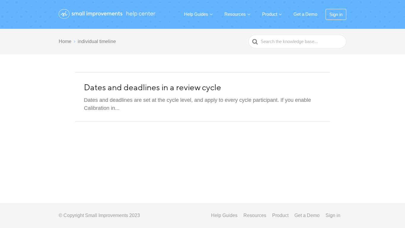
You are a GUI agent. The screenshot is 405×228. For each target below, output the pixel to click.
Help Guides (196, 14)
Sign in (335, 14)
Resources (235, 14)
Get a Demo (305, 14)
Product (269, 14)
